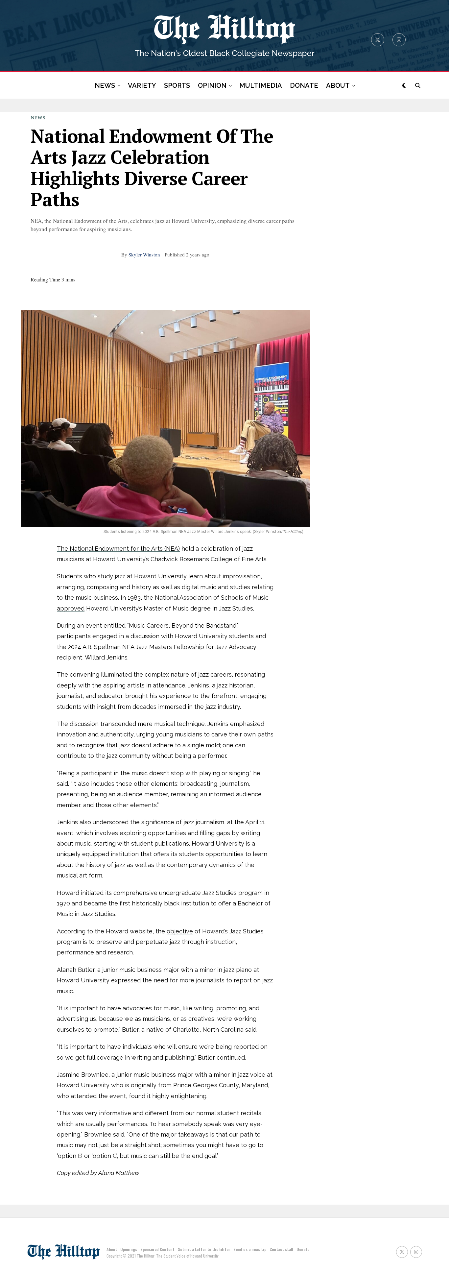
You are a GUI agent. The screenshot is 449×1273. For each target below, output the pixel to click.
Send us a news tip (249, 1249)
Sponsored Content (157, 1249)
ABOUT (338, 85)
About (111, 1249)
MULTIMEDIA (260, 85)
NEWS (105, 85)
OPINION (212, 85)
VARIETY (142, 85)
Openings (128, 1249)
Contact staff (281, 1249)
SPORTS (177, 85)
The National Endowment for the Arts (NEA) (118, 548)
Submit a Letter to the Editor (204, 1249)
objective (180, 931)
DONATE (304, 85)
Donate (302, 1249)
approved (70, 608)
